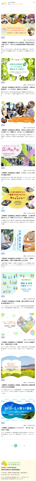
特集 (3, 37)
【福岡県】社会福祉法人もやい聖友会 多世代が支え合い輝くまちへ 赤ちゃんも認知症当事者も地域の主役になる (18, 44)
